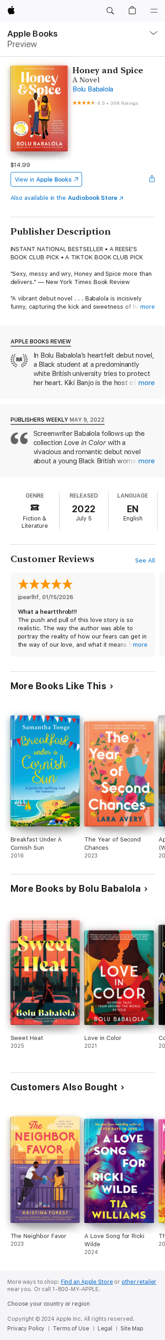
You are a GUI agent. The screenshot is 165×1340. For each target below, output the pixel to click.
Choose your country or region (48, 1304)
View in (43, 179)
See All (145, 560)
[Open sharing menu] (151, 179)
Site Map (132, 1328)
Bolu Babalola (92, 89)
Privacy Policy (25, 1328)
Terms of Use (71, 1328)
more (147, 306)
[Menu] (154, 11)
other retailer (138, 1282)
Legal (105, 1328)
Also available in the (64, 197)
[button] (110, 11)
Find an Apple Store (87, 1282)
